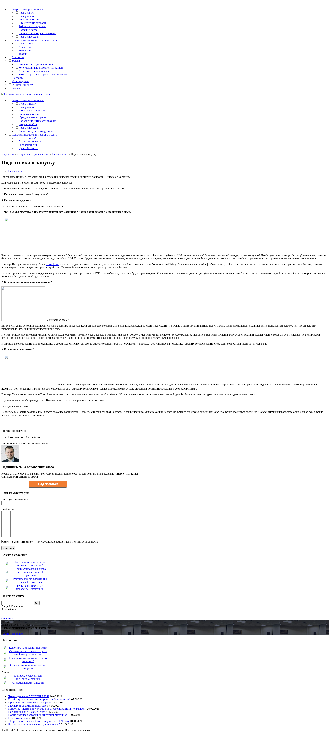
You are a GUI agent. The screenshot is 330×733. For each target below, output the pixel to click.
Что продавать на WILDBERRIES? (28, 696)
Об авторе (7, 618)
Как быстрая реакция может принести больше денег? (39, 699)
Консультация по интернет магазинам (41, 67)
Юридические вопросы (32, 22)
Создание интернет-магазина (36, 64)
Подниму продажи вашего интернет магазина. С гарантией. (30, 572)
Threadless (52, 264)
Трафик (23, 53)
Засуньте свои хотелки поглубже (27, 705)
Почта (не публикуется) (15, 499)
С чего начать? (27, 43)
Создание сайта (28, 29)
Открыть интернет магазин (28, 9)
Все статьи (18, 57)
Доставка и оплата (29, 19)
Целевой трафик (28, 148)
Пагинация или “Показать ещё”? (27, 711)
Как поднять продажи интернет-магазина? (28, 660)
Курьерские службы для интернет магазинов (28, 677)
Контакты (17, 77)
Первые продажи (29, 36)
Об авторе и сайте (22, 84)
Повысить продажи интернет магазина (34, 40)
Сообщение (8, 509)
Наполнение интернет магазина (37, 33)
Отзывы (16, 88)
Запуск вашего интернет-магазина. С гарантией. (30, 564)
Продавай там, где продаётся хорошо (29, 702)
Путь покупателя (18, 718)
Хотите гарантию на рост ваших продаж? (43, 74)
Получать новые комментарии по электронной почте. (67, 541)
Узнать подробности (13, 633)
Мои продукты (20, 81)
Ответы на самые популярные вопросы (28, 667)
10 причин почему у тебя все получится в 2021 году (38, 721)
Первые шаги (26, 12)
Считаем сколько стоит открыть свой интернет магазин (28, 653)
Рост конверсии (28, 144)
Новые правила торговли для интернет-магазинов (37, 714)
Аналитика (25, 47)
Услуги (16, 60)
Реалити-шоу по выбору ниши (36, 131)
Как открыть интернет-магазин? (28, 647)
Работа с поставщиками (32, 26)
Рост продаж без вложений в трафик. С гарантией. (30, 580)
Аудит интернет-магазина (34, 71)
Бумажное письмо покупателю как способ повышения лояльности (47, 708)
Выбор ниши (26, 16)
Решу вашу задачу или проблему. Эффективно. (30, 587)
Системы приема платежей (28, 682)
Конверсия (25, 50)
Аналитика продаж (30, 141)
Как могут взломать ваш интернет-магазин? (34, 724)
